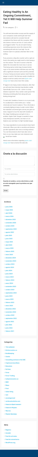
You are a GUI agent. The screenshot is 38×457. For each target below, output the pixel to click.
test (7, 395)
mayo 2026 (9, 210)
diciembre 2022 (11, 309)
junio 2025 (9, 238)
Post (7, 388)
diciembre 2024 (11, 258)
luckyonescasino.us (12, 379)
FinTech (8, 369)
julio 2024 (9, 270)
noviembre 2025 (11, 223)
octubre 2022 (10, 315)
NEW (7, 382)
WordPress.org (10, 442)
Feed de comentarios (12, 439)
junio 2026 (9, 207)
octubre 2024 (10, 264)
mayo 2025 (9, 242)
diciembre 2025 (11, 219)
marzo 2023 (9, 299)
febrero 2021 (10, 331)
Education (9, 366)
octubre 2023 (10, 290)
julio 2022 (9, 325)
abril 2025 (9, 245)
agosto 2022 (10, 321)
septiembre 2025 (11, 229)
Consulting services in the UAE (15, 360)
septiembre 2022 (11, 318)
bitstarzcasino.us (11, 350)
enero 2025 (9, 254)
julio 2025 (9, 235)
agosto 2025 (10, 232)
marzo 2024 (9, 277)
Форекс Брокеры (11, 414)
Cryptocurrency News (12, 363)
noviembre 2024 (11, 261)
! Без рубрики (10, 347)
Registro (8, 430)
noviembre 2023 (11, 286)
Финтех (8, 411)
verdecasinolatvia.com (13, 401)
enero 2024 (9, 283)
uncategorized (10, 398)
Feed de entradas (11, 436)
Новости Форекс (11, 407)
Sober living (9, 391)
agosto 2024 (10, 267)
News (7, 385)
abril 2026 (9, 213)
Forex (7, 372)
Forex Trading (10, 376)
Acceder (8, 433)
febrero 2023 (10, 302)
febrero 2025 (10, 251)
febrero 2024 (10, 280)
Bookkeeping (10, 353)
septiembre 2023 (11, 293)
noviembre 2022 (11, 312)
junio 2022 (9, 328)
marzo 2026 (9, 216)
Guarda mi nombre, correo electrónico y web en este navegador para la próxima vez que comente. (18, 183)
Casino (8, 356)
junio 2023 (9, 296)
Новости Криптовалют (13, 404)
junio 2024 (9, 274)
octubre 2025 (10, 226)
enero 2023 (9, 305)
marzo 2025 (9, 248)
